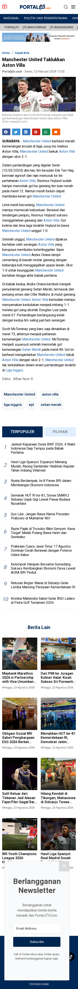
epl (31, 404)
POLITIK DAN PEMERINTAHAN (45, 18)
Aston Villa (67, 151)
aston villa (50, 394)
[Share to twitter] (16, 132)
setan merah (51, 404)
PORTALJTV (12, 27)
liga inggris (13, 404)
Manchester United (37, 141)
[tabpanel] (39, 525)
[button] (66, 7)
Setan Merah (31, 349)
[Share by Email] (56, 132)
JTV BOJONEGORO (61, 27)
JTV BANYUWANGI (34, 27)
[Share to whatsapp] (46, 132)
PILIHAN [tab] (60, 432)
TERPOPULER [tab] (22, 432)
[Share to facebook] (6, 132)
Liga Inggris (14, 370)
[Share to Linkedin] (26, 132)
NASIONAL (11, 18)
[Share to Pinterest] (36, 132)
